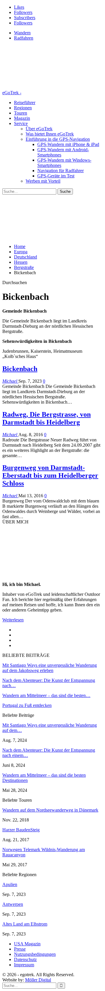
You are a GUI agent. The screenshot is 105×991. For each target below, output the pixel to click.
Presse (20, 949)
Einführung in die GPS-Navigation (58, 139)
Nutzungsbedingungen (35, 954)
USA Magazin (27, 943)
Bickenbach (19, 368)
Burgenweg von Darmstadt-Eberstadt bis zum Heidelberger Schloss (50, 475)
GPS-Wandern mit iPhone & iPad (68, 144)
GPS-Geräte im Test (55, 175)
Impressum (24, 964)
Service (21, 123)
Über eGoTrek (39, 128)
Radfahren (23, 37)
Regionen (23, 107)
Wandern (22, 32)
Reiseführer (24, 102)
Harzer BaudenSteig (21, 829)
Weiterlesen (13, 619)
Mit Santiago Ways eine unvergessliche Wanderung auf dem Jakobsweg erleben (49, 668)
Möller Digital (38, 979)
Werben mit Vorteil (43, 181)
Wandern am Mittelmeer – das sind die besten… (46, 695)
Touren (20, 112)
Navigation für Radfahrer (60, 170)
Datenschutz (25, 959)
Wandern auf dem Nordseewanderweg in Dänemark (50, 810)
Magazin (22, 118)
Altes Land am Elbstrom (24, 924)
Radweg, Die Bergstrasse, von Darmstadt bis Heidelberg (46, 418)
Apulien (9, 884)
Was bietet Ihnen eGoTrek (50, 133)
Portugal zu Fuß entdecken (27, 705)
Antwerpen (12, 904)
